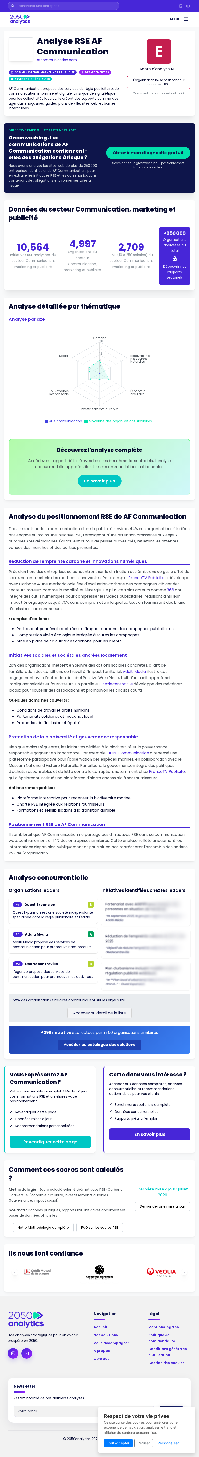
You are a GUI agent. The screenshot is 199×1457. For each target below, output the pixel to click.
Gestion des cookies (166, 1362)
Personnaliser (168, 1443)
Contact (101, 1358)
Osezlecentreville (116, 684)
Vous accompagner (111, 1343)
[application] (99, 373)
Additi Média (134, 671)
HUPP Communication (128, 753)
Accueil (100, 1327)
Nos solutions (106, 1335)
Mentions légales (163, 1327)
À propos (102, 1350)
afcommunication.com (57, 59)
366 (170, 590)
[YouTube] (187, 5)
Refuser (144, 1443)
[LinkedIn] (180, 5)
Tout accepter (118, 1443)
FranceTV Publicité (146, 577)
